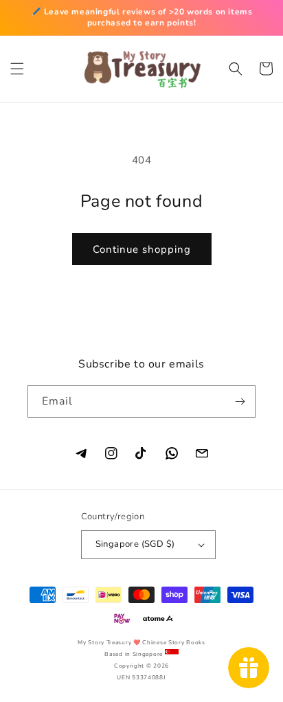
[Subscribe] (240, 401)
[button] (17, 69)
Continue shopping (142, 249)
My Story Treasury (104, 642)
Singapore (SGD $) (135, 544)
